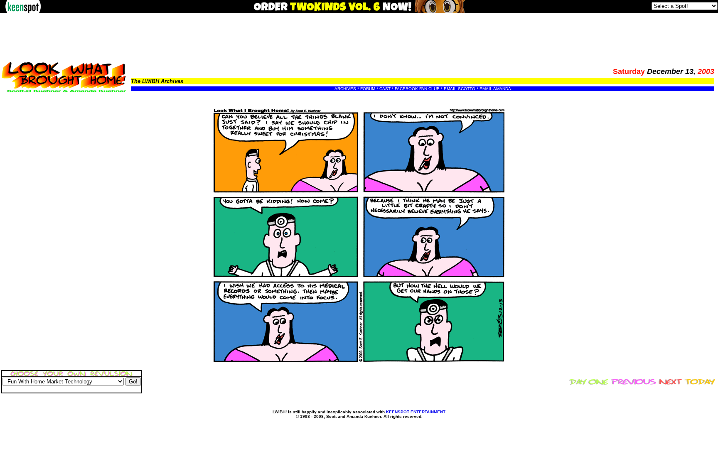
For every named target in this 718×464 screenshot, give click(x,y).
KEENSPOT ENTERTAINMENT (415, 412)
